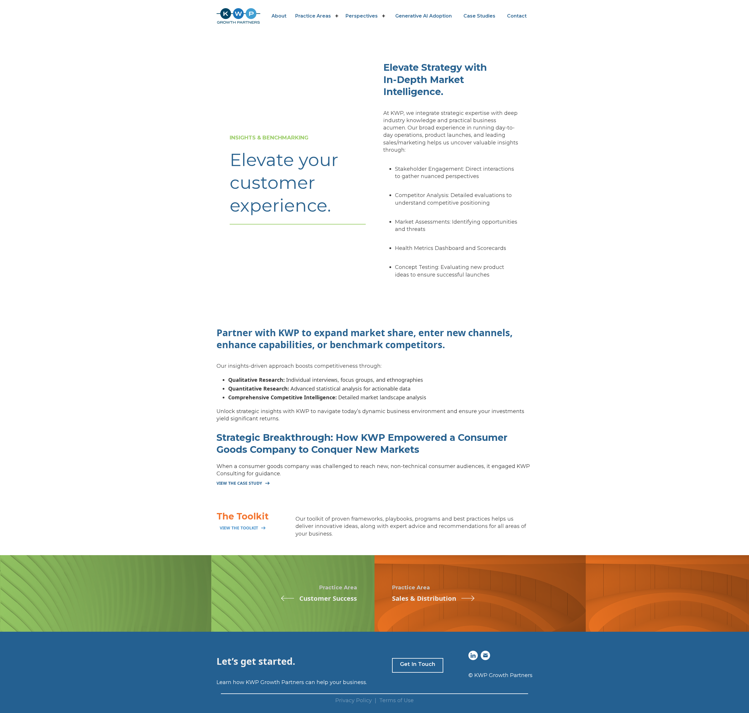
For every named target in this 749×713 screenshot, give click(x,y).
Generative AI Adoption (423, 16)
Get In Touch (417, 664)
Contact (517, 16)
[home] (238, 16)
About (279, 16)
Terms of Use (396, 700)
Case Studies (479, 16)
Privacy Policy (353, 700)
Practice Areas (313, 16)
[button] (317, 16)
